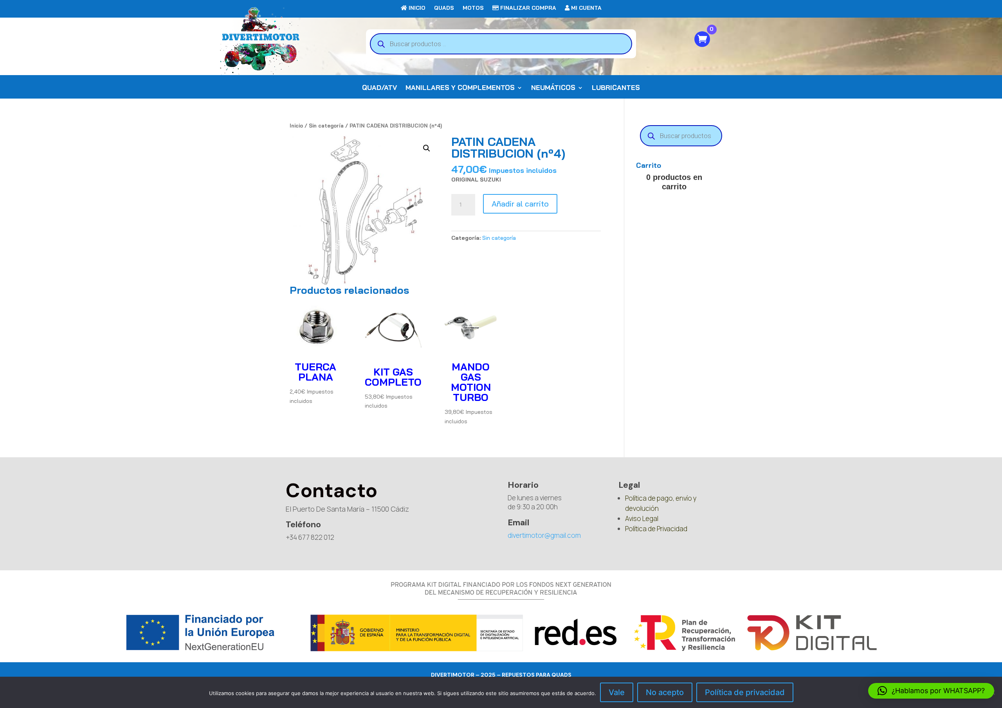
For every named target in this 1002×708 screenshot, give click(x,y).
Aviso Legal (641, 518)
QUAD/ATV (379, 88)
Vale (617, 692)
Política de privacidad (745, 692)
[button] (427, 148)
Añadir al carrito (520, 203)
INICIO (416, 8)
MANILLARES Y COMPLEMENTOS (460, 88)
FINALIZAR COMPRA (527, 8)
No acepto (665, 692)
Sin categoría (326, 125)
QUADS (444, 8)
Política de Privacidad (656, 528)
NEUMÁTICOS (553, 88)
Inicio (296, 125)
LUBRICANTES (616, 88)
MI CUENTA (585, 8)
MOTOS (473, 8)
